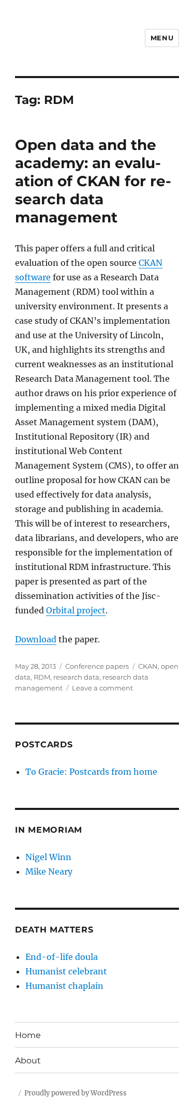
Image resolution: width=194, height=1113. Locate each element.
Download (35, 639)
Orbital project (76, 610)
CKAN (148, 666)
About (28, 1060)
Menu (162, 38)
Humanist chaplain (64, 986)
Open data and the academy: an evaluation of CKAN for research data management (93, 181)
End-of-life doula (61, 957)
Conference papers (97, 666)
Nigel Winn (48, 857)
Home (28, 1035)
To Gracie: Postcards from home (91, 771)
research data (76, 677)
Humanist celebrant (66, 971)
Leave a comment (102, 688)
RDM (42, 677)
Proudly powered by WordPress (75, 1093)
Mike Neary (48, 871)
